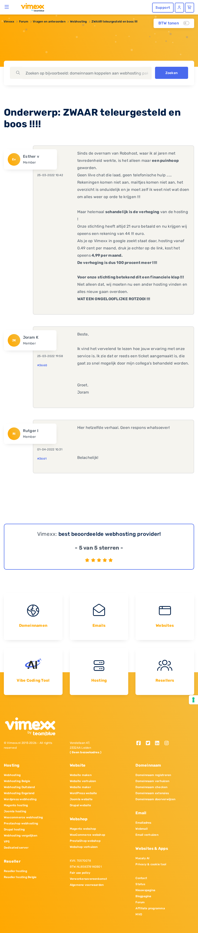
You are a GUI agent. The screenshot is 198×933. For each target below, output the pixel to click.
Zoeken (171, 73)
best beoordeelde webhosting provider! (109, 534)
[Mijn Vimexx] (179, 8)
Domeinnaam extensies (152, 793)
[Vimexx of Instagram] (168, 743)
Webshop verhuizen (84, 847)
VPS (7, 841)
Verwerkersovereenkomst (88, 879)
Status (140, 884)
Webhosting (78, 21)
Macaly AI (142, 858)
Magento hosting (16, 805)
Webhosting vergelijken (20, 835)
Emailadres (143, 822)
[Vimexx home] (30, 7)
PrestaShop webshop (85, 841)
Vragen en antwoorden (49, 21)
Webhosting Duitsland (19, 787)
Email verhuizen (146, 834)
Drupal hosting (14, 829)
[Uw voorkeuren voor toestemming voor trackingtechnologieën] (193, 699)
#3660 (42, 365)
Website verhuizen (83, 781)
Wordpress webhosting (20, 799)
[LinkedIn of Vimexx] (159, 743)
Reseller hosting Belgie (20, 877)
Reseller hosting (15, 871)
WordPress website (83, 793)
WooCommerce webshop (87, 834)
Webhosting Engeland (19, 793)
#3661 (42, 458)
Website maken (81, 775)
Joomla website (81, 799)
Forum (23, 21)
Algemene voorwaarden (87, 885)
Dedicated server (16, 847)
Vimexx (9, 21)
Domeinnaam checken (151, 787)
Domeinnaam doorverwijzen (155, 799)
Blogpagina (143, 896)
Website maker (80, 787)
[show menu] (7, 7)
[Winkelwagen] (189, 8)
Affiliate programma (150, 908)
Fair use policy (80, 872)
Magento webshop (83, 828)
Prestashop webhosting (21, 823)
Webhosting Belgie (17, 781)
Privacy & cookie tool (150, 864)
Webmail (141, 828)
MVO (138, 914)
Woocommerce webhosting (23, 817)
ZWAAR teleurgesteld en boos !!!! (115, 21)
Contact (141, 878)
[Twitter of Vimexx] (149, 743)
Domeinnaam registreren (153, 775)
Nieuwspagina (145, 890)
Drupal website (80, 805)
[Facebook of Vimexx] (140, 743)
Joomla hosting (15, 811)
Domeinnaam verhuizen (152, 781)
